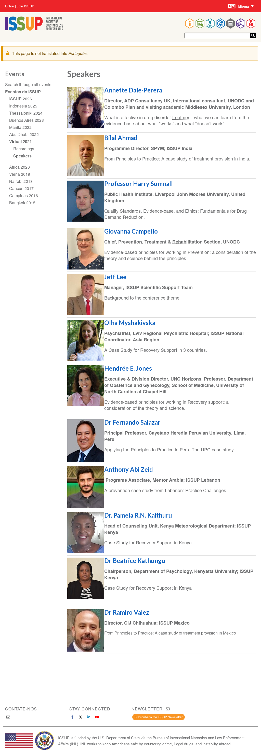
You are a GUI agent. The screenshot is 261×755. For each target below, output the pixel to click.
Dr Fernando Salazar (132, 422)
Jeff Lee (115, 276)
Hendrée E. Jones (128, 368)
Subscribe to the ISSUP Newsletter (158, 717)
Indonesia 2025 (23, 106)
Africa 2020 (19, 167)
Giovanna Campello (131, 231)
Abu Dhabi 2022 (24, 134)
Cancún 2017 (21, 188)
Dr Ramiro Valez (126, 612)
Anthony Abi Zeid (128, 469)
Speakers (22, 156)
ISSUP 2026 (20, 99)
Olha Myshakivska (129, 322)
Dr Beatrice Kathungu (134, 560)
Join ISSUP (25, 6)
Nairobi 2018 (21, 181)
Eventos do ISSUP (23, 92)
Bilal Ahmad (120, 137)
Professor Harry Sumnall (138, 183)
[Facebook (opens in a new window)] (72, 717)
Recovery (150, 349)
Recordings (23, 149)
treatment (181, 117)
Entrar (9, 6)
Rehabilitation (187, 241)
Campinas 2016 (23, 195)
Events (14, 73)
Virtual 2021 (20, 141)
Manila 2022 (20, 127)
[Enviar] (253, 35)
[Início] (34, 29)
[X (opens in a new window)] (80, 717)
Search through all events (28, 84)
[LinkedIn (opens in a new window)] (89, 717)
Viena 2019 (19, 174)
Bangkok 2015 (22, 203)
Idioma (243, 6)
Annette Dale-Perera (133, 90)
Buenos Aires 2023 (26, 120)
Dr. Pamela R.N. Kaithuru (138, 515)
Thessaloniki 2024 (26, 113)
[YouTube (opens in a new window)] (97, 717)
